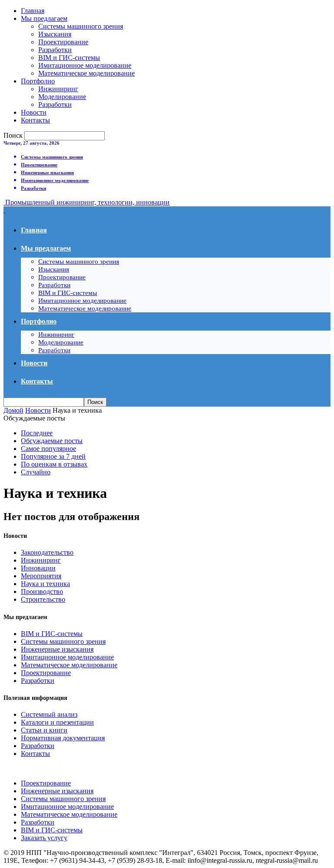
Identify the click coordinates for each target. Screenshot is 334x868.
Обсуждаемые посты (52, 440)
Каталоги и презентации (57, 722)
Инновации (38, 568)
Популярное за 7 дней (53, 456)
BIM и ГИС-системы (69, 57)
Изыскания (54, 34)
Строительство (43, 599)
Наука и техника (45, 583)
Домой (13, 410)
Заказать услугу (44, 837)
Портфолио (38, 81)
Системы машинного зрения (80, 26)
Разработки (55, 49)
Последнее (37, 433)
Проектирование (63, 42)
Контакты (35, 120)
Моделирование (62, 96)
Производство (42, 591)
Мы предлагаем (44, 18)
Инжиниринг (58, 89)
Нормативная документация (63, 738)
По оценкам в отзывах (54, 464)
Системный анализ (49, 714)
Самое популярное (48, 448)
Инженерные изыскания (47, 172)
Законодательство (47, 552)
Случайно (35, 472)
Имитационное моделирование (84, 65)
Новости (34, 112)
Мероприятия (41, 576)
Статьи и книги (44, 730)
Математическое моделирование (86, 73)
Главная (32, 10)
